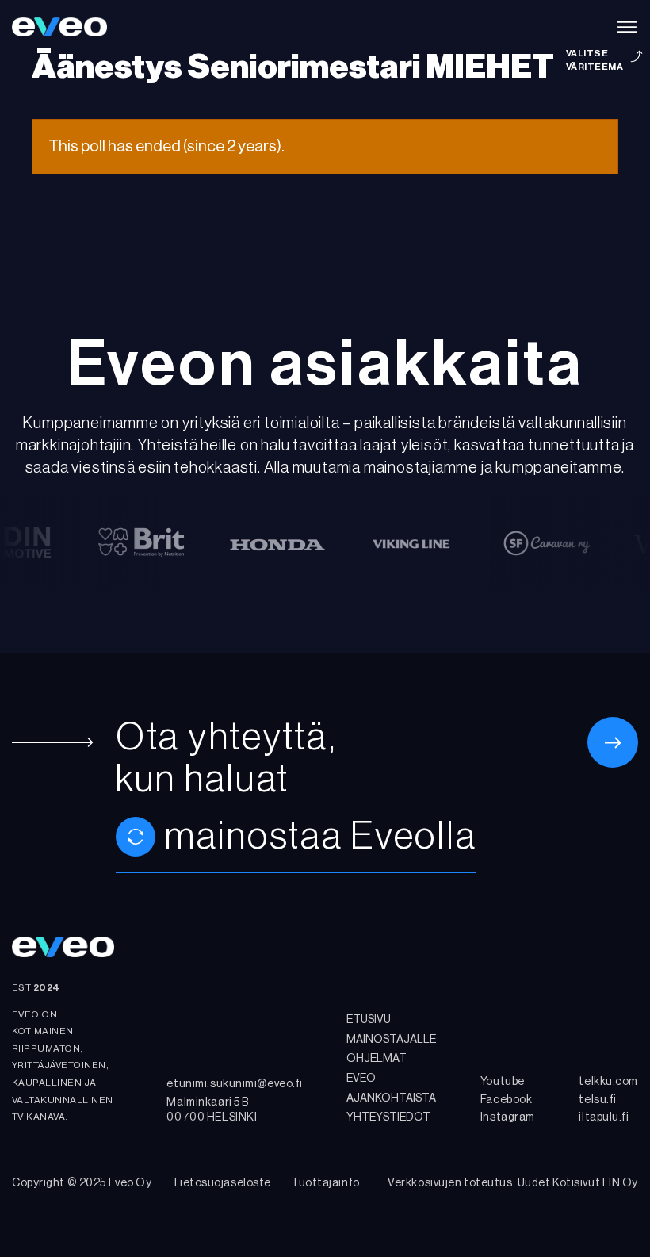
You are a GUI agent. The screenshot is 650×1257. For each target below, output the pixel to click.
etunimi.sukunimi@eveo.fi (234, 1084)
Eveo (361, 1078)
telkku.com (608, 1081)
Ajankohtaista (391, 1098)
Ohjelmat (376, 1058)
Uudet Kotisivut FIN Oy (578, 1183)
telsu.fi (597, 1100)
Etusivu (368, 1019)
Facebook (506, 1100)
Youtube (502, 1081)
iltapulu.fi (604, 1117)
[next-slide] (135, 837)
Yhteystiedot (388, 1117)
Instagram (507, 1117)
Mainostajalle (391, 1039)
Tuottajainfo (325, 1183)
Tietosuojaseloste (221, 1183)
